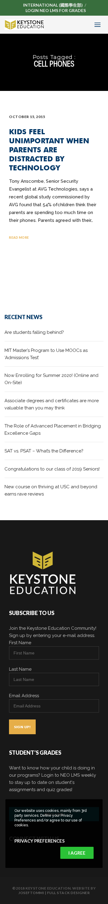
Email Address (24, 695)
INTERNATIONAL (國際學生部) (53, 5)
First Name (20, 642)
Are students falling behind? (34, 332)
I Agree (77, 853)
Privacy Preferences (39, 840)
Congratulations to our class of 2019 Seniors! (52, 469)
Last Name (20, 669)
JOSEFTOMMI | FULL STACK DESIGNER (54, 892)
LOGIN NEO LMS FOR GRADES (56, 10)
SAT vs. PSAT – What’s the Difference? (43, 451)
